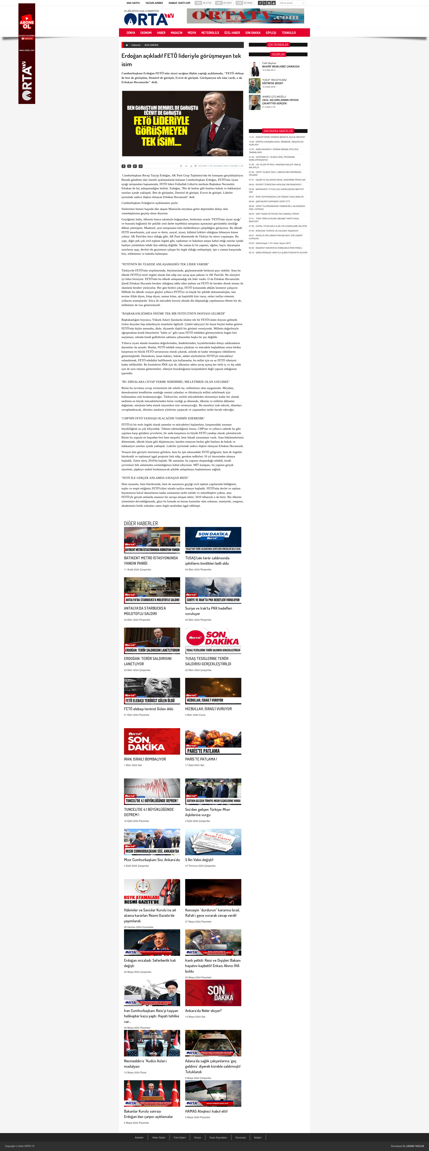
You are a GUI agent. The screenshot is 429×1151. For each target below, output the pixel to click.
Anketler (139, 1137)
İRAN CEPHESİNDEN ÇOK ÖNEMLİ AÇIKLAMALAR (276, 196)
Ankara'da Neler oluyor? (203, 1010)
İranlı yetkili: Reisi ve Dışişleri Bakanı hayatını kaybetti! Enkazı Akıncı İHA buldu (213, 966)
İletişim (258, 1137)
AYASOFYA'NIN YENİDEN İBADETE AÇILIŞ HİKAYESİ (277, 136)
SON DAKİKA (151, 45)
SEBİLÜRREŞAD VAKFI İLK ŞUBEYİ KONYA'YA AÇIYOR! (278, 252)
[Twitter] (129, 166)
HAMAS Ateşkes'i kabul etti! (206, 1111)
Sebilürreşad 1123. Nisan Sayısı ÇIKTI (270, 243)
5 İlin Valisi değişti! (199, 859)
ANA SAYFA (133, 3)
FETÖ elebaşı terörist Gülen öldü (148, 708)
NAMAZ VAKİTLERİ (179, 3)
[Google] (135, 166)
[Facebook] (123, 166)
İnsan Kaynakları (218, 1137)
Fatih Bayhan (269, 96)
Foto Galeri (180, 1137)
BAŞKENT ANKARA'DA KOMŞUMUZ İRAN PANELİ (275, 247)
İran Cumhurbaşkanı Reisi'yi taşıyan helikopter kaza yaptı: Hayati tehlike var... (151, 1016)
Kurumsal (241, 1137)
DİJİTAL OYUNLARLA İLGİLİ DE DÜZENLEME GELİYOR (278, 225)
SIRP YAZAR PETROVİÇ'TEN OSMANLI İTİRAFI (274, 213)
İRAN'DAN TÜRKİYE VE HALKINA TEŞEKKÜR (273, 230)
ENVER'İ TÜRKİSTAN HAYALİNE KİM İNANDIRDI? (275, 184)
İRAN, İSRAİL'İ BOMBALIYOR (145, 758)
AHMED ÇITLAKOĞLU (274, 79)
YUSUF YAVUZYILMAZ (274, 63)
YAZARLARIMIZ (154, 3)
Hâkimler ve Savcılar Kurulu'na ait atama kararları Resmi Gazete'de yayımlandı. (150, 915)
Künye (197, 1137)
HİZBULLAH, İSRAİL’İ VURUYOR (208, 708)
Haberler (136, 45)
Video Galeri (158, 1137)
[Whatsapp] (141, 166)
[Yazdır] (181, 165)
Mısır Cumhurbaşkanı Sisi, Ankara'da (152, 859)
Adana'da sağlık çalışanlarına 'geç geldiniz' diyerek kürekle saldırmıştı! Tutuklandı (212, 1066)
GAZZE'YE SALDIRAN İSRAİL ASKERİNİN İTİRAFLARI (277, 179)
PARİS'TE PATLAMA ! (201, 758)
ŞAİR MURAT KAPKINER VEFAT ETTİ (269, 201)
